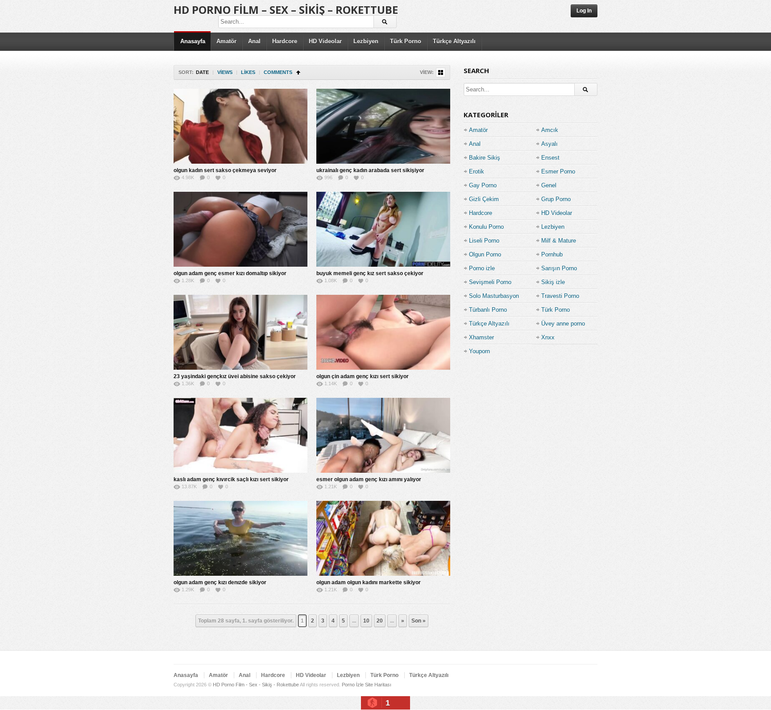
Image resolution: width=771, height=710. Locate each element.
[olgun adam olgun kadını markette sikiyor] (383, 538)
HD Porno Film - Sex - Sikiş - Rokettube (256, 684)
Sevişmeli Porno (490, 282)
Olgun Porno (485, 254)
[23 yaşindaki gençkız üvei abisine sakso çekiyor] (240, 332)
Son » (418, 621)
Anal (254, 41)
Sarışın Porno (559, 268)
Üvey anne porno (563, 323)
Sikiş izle (553, 282)
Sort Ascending (298, 72)
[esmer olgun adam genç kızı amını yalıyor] (383, 435)
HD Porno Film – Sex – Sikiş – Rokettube (286, 9)
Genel (548, 185)
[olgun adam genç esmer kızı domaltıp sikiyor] (240, 229)
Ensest (550, 157)
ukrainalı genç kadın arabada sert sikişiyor (370, 170)
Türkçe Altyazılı (454, 41)
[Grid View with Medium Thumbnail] (440, 72)
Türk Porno (405, 41)
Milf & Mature (558, 240)
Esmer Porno (558, 171)
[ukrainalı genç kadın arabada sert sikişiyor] (383, 126)
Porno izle (482, 268)
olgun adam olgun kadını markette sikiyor (368, 582)
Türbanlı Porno (488, 309)
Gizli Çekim (484, 199)
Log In (584, 11)
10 (366, 621)
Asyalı (549, 143)
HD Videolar (325, 41)
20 (380, 621)
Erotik (476, 171)
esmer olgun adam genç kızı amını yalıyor (368, 479)
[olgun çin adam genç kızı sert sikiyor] (383, 332)
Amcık (549, 130)
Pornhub (552, 254)
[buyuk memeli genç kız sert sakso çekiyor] (383, 229)
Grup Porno (556, 199)
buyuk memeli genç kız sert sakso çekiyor (369, 273)
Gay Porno (483, 185)
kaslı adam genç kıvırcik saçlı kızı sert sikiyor (231, 479)
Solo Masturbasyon (494, 296)
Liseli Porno (484, 240)
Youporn (479, 351)
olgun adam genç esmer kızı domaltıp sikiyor (230, 273)
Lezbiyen (365, 41)
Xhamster (481, 337)
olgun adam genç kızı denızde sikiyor (220, 582)
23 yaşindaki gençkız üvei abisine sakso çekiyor (235, 376)
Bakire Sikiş (484, 157)
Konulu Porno (486, 226)
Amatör (226, 41)
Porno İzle (353, 684)
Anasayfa (192, 41)
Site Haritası (378, 684)
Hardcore (284, 41)
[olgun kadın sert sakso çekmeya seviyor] (240, 126)
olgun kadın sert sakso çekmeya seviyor (225, 170)
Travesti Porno (560, 296)
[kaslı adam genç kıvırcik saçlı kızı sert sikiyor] (240, 435)
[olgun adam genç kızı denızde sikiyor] (240, 538)
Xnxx (548, 337)
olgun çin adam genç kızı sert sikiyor (362, 376)
